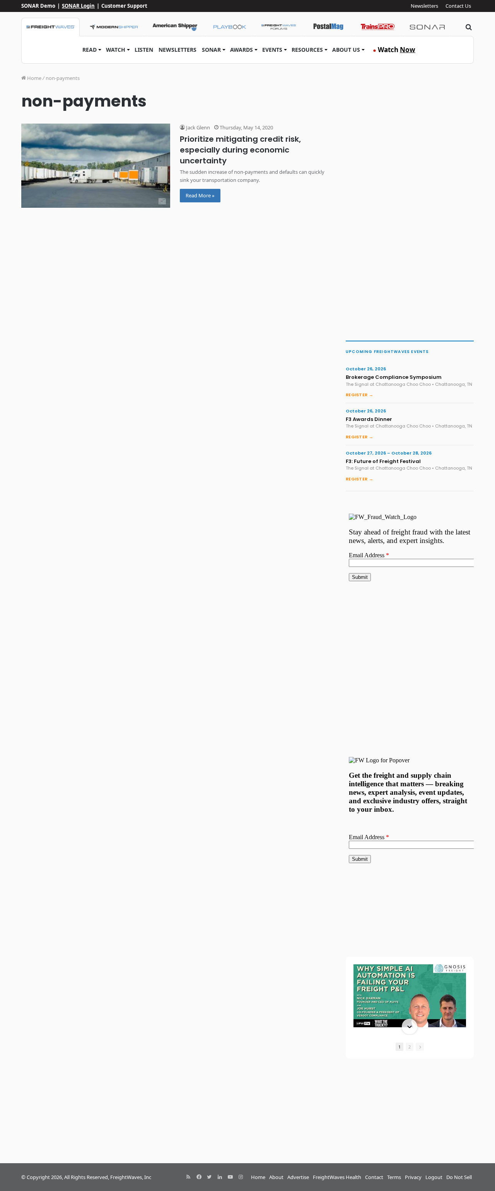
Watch (115, 49)
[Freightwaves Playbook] (229, 27)
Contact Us (458, 5)
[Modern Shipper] (113, 27)
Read (89, 49)
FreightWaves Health (337, 1177)
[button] (409, 965)
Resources (307, 49)
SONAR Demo (38, 5)
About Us (346, 49)
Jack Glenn (197, 127)
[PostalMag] (328, 27)
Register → (359, 395)
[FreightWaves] (50, 27)
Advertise (298, 1177)
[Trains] (377, 27)
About (276, 1177)
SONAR (211, 49)
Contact (374, 1177)
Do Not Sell (459, 1177)
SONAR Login (78, 5)
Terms (394, 1177)
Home (33, 78)
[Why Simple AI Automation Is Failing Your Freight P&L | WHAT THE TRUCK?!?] (409, 995)
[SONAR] (427, 27)
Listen (144, 49)
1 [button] (399, 1047)
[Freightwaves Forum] (278, 27)
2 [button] (409, 1047)
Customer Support (124, 5)
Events (272, 49)
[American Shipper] (174, 27)
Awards (241, 49)
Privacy (413, 1177)
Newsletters (424, 5)
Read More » (200, 195)
